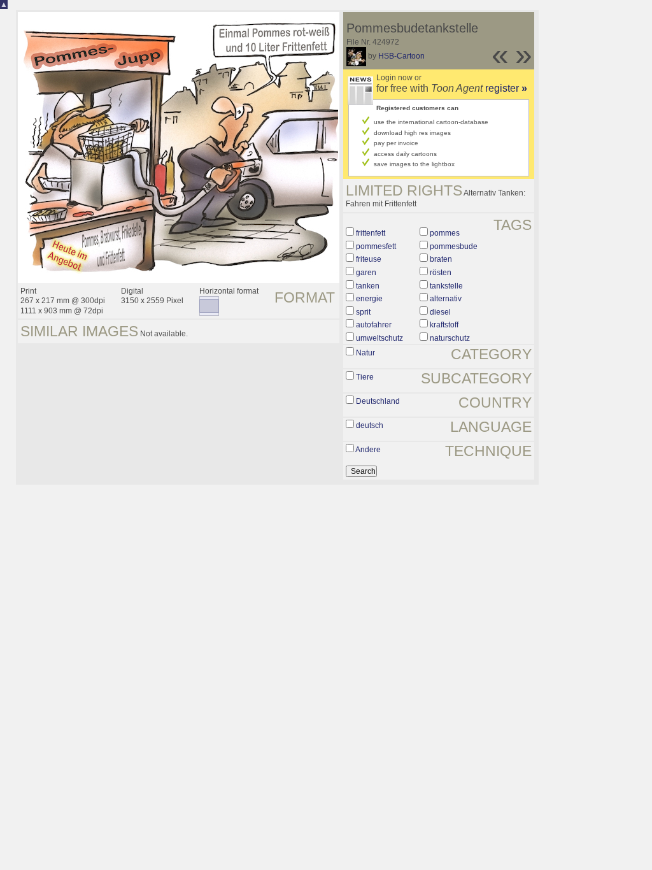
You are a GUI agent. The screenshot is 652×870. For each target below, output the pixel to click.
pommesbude (454, 246)
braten (441, 259)
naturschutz (450, 338)
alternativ (446, 298)
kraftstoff (444, 324)
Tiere (365, 377)
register (506, 88)
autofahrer (374, 324)
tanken (367, 286)
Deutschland (378, 401)
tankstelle (446, 286)
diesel (440, 312)
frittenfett (370, 233)
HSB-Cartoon (401, 56)
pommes (445, 233)
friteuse (368, 259)
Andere (368, 449)
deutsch (369, 425)
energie (369, 298)
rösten (440, 272)
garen (366, 272)
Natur (365, 352)
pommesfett (376, 246)
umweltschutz (379, 338)
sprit (363, 312)
